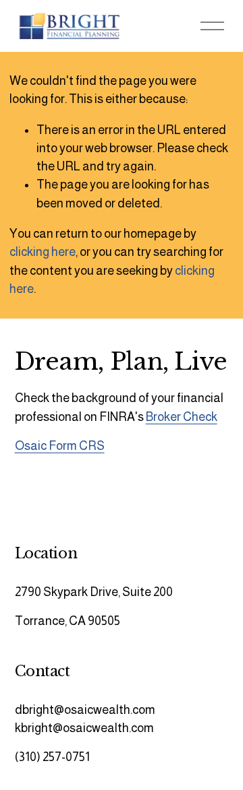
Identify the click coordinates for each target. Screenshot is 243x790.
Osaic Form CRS (60, 446)
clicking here (42, 252)
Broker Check (181, 417)
